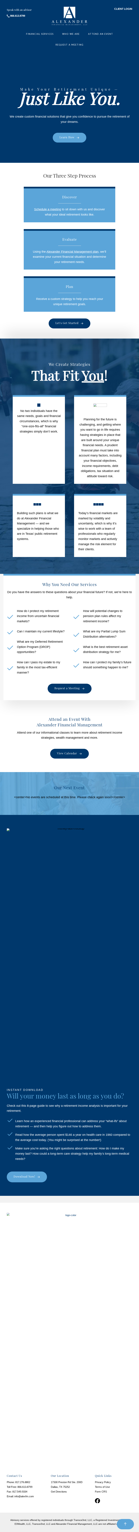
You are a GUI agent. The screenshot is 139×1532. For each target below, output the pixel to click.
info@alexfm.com (24, 1496)
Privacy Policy (103, 1482)
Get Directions (59, 1491)
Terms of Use (102, 1486)
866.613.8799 (24, 1486)
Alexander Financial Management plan (72, 251)
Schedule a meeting (47, 209)
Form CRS (101, 1491)
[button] (69, 138)
